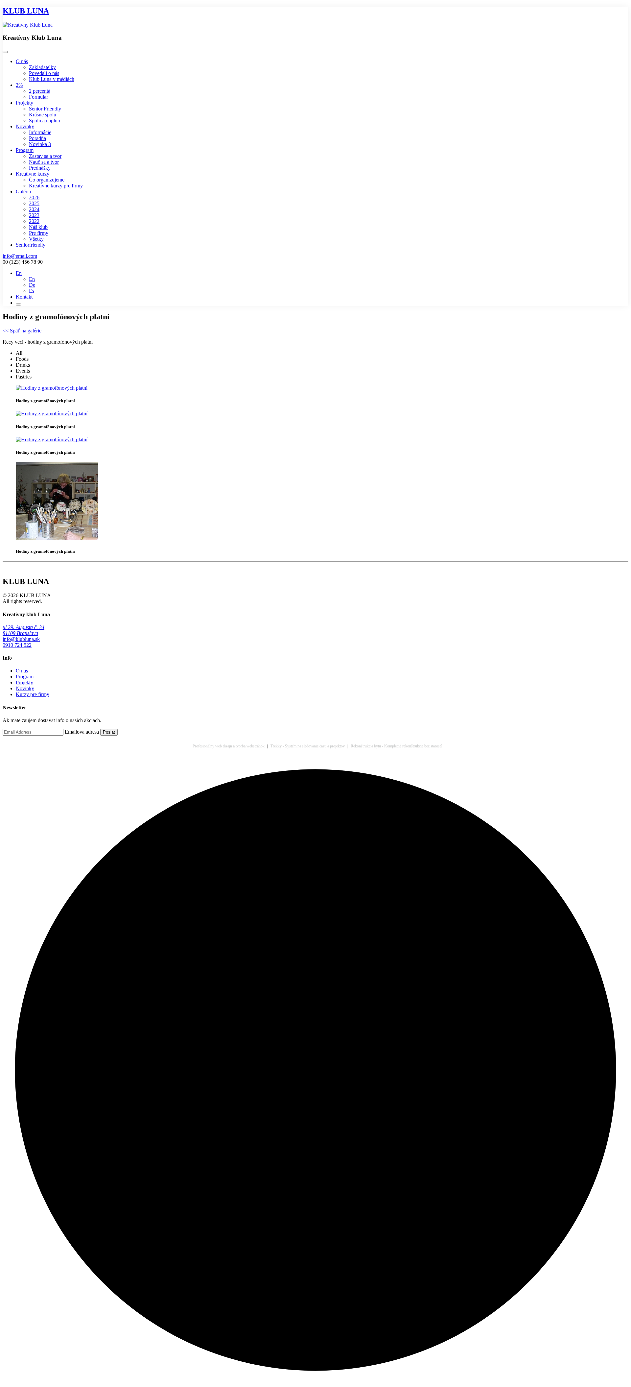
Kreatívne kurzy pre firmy (56, 185)
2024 (34, 209)
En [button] (19, 273)
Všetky (36, 239)
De (32, 285)
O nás (22, 61)
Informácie (40, 132)
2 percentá (39, 91)
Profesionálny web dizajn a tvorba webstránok (229, 746)
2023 (34, 215)
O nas (22, 670)
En (32, 279)
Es (31, 291)
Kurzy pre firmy (32, 694)
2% (19, 85)
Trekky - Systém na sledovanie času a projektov (307, 746)
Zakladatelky (42, 67)
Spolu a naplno (44, 120)
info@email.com (20, 256)
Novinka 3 (40, 144)
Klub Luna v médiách (51, 79)
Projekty (24, 103)
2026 (34, 197)
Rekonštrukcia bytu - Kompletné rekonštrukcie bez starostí (396, 746)
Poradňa (37, 138)
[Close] (5, 52)
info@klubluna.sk (21, 639)
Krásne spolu (42, 114)
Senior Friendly (45, 108)
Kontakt (24, 297)
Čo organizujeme (46, 180)
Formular (38, 97)
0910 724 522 (17, 645)
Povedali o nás (44, 73)
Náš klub (38, 227)
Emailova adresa (82, 732)
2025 (34, 203)
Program (25, 150)
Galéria (23, 191)
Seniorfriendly (30, 245)
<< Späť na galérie (22, 330)
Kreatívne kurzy (32, 174)
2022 (34, 221)
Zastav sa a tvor (45, 156)
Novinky (25, 126)
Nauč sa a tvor (44, 162)
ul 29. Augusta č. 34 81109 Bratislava (23, 630)
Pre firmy (38, 233)
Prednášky (40, 168)
